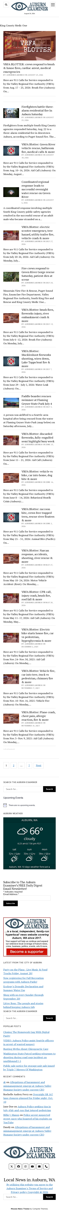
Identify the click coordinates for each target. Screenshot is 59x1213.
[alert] (29, 805)
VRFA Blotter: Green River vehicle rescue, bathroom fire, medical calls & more (38, 148)
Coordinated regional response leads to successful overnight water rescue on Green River (36, 189)
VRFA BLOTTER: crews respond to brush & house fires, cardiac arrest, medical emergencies (29, 68)
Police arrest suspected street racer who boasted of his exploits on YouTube (27, 1118)
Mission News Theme (20, 1209)
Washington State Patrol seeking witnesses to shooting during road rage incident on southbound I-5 (29, 1057)
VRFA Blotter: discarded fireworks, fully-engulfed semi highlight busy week (38, 437)
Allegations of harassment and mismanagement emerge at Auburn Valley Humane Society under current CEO (27, 1085)
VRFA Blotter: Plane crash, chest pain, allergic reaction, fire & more (38, 715)
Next (38, 765)
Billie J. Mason (11, 1115)
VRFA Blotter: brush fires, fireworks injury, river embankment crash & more (38, 315)
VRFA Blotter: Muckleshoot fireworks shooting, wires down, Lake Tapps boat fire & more (36, 358)
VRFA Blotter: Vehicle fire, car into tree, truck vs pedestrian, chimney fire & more (38, 676)
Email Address (11, 894)
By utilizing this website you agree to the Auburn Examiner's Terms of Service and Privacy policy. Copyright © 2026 (29, 1188)
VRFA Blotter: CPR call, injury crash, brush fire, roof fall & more (36, 595)
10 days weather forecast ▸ (29, 866)
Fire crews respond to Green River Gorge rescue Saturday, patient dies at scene (38, 273)
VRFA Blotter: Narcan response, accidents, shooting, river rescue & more (37, 555)
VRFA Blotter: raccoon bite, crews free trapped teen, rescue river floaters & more (38, 514)
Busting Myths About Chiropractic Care (25, 1049)
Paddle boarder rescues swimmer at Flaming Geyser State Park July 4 (37, 399)
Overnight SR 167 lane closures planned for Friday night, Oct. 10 (28, 1098)
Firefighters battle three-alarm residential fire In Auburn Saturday (38, 110)
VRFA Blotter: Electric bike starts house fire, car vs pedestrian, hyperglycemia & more (37, 634)
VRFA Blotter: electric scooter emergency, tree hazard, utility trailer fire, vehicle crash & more (38, 232)
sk (4, 1082)
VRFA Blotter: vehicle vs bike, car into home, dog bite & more (37, 475)
